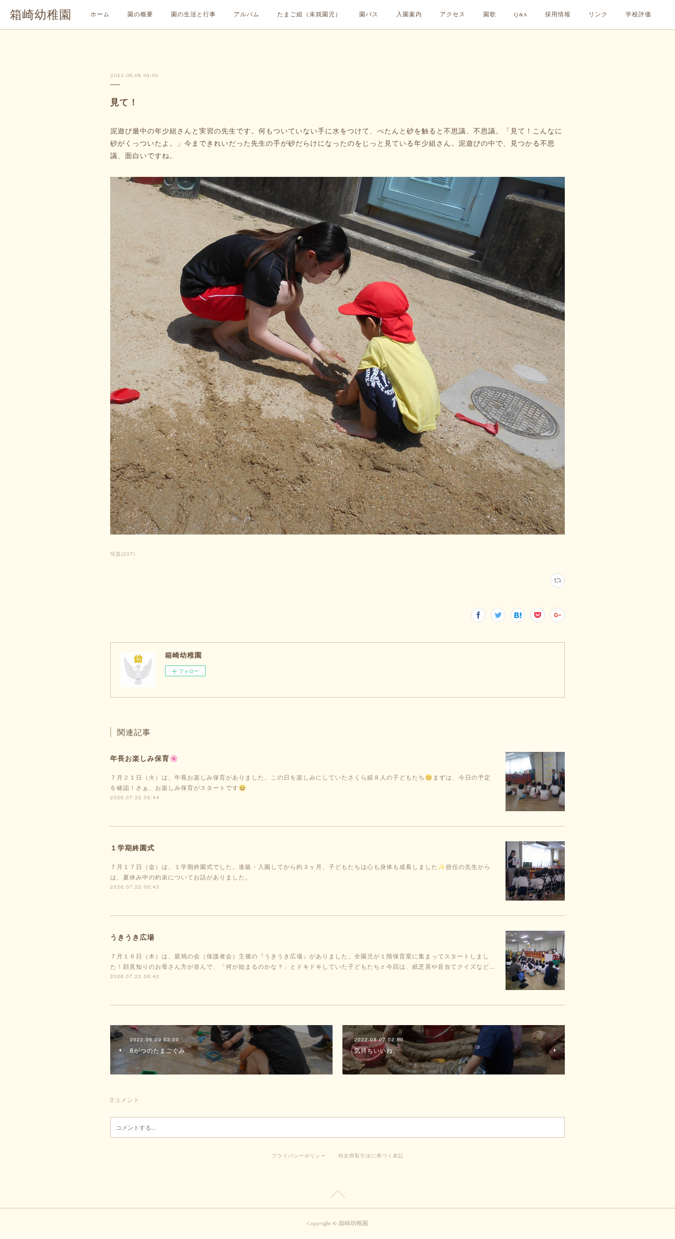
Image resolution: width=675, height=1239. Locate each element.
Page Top (337, 1196)
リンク (598, 14)
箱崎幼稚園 (41, 15)
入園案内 (409, 14)
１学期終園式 (132, 847)
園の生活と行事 (193, 14)
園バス (369, 14)
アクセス (452, 14)
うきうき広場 (132, 937)
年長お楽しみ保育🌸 (144, 758)
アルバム (246, 14)
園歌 (489, 14)
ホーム (100, 14)
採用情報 (558, 14)
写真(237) (122, 553)
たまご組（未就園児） (309, 14)
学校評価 (638, 14)
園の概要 (140, 14)
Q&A (520, 14)
